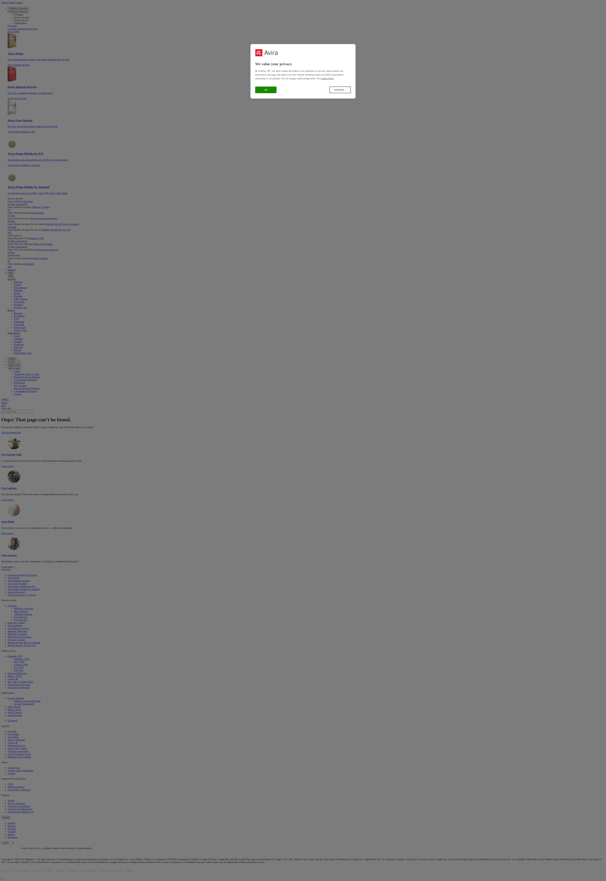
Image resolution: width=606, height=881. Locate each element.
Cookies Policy (327, 78)
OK (265, 90)
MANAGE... (340, 90)
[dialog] (303, 71)
